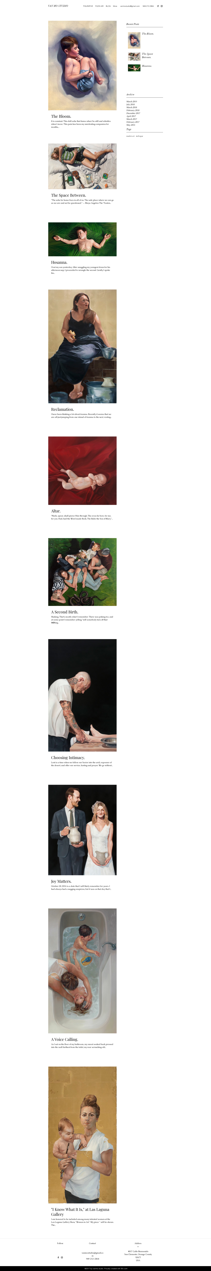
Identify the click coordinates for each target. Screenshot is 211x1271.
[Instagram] (161, 6)
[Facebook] (158, 6)
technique (139, 136)
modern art (130, 136)
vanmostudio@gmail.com (130, 6)
